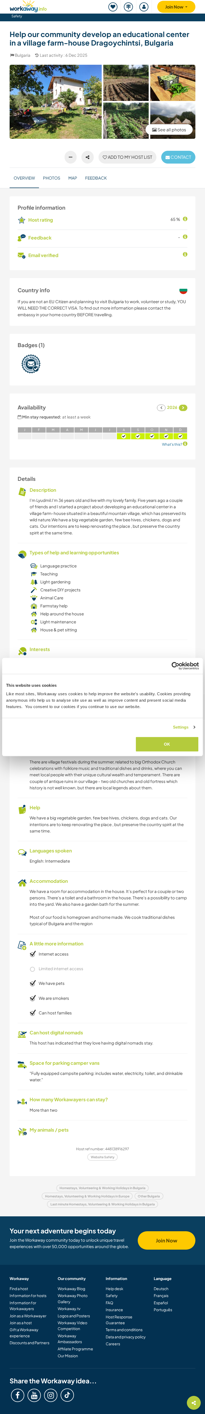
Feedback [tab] (96, 177)
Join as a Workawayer (28, 1315)
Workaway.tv (69, 1308)
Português (163, 1309)
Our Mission (68, 1355)
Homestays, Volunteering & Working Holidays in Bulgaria (102, 1188)
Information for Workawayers (23, 1305)
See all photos (171, 129)
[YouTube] (34, 1395)
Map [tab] (72, 177)
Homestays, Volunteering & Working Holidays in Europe (87, 1196)
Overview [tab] (24, 177)
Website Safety (103, 1157)
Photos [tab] (51, 177)
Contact (180, 157)
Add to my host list (129, 157)
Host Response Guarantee (119, 1319)
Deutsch (161, 1288)
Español (161, 1302)
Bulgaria (22, 55)
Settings (181, 727)
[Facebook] (17, 1395)
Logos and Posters (74, 1315)
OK (167, 744)
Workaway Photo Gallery (73, 1298)
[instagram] (50, 1395)
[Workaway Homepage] (28, 5)
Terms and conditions (124, 1329)
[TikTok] (67, 1395)
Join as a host (21, 1322)
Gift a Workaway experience (24, 1332)
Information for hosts (28, 1295)
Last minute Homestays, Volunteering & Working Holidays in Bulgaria (102, 1204)
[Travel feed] (128, 7)
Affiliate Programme (75, 1348)
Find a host (19, 1288)
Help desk (114, 1288)
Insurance (114, 1309)
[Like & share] (87, 157)
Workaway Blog (71, 1288)
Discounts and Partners (29, 1342)
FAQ (109, 1302)
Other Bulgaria (149, 1196)
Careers (113, 1343)
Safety (16, 16)
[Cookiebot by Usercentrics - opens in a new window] (175, 666)
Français (161, 1295)
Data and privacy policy (126, 1336)
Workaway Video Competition (72, 1325)
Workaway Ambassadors (70, 1338)
